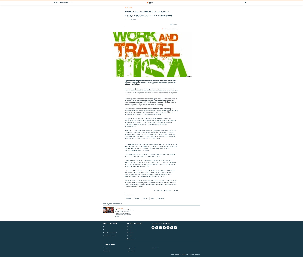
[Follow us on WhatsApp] (167, 227)
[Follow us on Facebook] (160, 227)
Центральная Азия (132, 230)
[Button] (174, 24)
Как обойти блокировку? (110, 233)
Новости (129, 227)
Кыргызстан (106, 251)
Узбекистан (155, 248)
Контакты (105, 230)
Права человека (131, 239)
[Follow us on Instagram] (156, 227)
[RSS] (175, 227)
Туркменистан (119, 208)
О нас (104, 227)
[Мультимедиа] (245, 3)
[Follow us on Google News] (171, 227)
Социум (129, 236)
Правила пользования (109, 236)
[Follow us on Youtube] (153, 227)
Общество (128, 8)
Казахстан (106, 248)
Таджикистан (131, 248)
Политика (130, 233)
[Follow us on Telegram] (164, 227)
